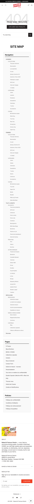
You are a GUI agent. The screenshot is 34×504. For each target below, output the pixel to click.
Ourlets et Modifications (12, 387)
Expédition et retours (15, 310)
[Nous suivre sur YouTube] (17, 497)
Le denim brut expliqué (15, 302)
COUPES (10, 111)
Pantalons (12, 98)
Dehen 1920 (13, 262)
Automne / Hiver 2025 (15, 77)
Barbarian (12, 254)
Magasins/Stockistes (15, 317)
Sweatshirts (13, 100)
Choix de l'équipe (14, 85)
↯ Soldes (12, 87)
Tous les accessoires (15, 207)
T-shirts (12, 106)
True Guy (12, 118)
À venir (11, 71)
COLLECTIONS (11, 61)
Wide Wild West (13, 200)
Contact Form (9, 363)
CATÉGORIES (11, 90)
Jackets (12, 95)
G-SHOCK (12, 273)
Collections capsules (15, 327)
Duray (11, 265)
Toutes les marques (14, 251)
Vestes (11, 163)
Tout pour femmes (14, 136)
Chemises (12, 103)
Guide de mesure (14, 304)
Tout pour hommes (14, 63)
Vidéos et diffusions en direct (17, 330)
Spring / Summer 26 (14, 74)
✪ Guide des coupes (14, 113)
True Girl (12, 186)
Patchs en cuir (13, 231)
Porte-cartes (13, 215)
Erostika (12, 268)
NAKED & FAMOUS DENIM (14, 312)
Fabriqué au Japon (14, 79)
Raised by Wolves (14, 281)
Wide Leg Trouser (14, 197)
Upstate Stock (13, 287)
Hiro (11, 241)
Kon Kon (12, 247)
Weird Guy (12, 116)
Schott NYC (13, 284)
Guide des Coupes (11, 384)
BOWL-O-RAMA (10, 352)
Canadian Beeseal (14, 257)
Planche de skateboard (15, 234)
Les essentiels (13, 68)
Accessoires (13, 108)
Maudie (12, 194)
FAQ (7, 378)
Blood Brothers (10, 349)
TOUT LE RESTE (10, 203)
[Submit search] (30, 35)
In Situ (11, 276)
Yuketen (12, 292)
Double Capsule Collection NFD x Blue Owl (17, 375)
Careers (8, 358)
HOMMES (8, 59)
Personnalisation (10, 369)
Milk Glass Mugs (14, 226)
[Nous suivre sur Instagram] (13, 497)
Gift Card (12, 82)
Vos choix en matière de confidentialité (16, 372)
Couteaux (12, 220)
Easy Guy (12, 121)
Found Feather (13, 270)
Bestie (11, 192)
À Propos (8, 346)
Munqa (11, 278)
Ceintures (12, 176)
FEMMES (8, 132)
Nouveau (8, 333)
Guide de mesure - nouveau (13, 366)
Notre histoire (13, 314)
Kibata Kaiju (11, 239)
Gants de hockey (14, 237)
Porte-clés (12, 218)
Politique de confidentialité (13, 400)
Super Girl (12, 189)
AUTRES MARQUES (12, 249)
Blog (11, 325)
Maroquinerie (13, 223)
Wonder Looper (13, 289)
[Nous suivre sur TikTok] (21, 497)
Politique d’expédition (11, 408)
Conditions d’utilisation (12, 403)
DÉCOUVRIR (9, 295)
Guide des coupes (14, 299)
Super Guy (12, 129)
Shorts (11, 173)
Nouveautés (13, 66)
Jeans (11, 92)
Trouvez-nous (9, 381)
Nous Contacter (10, 361)
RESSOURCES (11, 297)
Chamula (12, 260)
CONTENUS (11, 323)
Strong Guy (12, 124)
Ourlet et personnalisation (16, 307)
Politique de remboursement (13, 406)
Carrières (12, 320)
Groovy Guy (13, 127)
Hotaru (11, 244)
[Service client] (31, 501)
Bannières (12, 228)
